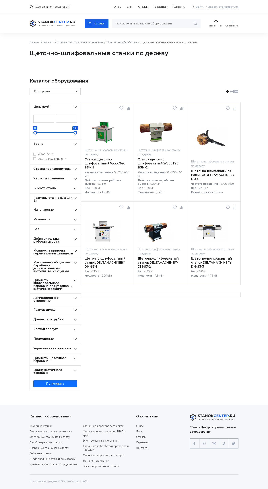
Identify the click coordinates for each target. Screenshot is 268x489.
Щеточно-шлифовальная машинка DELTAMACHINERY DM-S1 (212, 175)
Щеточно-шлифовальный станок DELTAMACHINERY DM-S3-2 (158, 262)
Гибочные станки (41, 453)
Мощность (42, 219)
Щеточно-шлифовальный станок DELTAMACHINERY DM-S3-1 (105, 262)
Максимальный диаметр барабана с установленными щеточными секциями (53, 267)
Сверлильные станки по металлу (51, 431)
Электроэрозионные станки (101, 466)
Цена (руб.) (42, 106)
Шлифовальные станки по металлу (52, 459)
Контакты (179, 6)
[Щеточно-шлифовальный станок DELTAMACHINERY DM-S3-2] (156, 228)
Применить (55, 383)
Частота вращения (48, 178)
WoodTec (45, 154)
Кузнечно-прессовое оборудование (53, 464)
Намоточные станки (96, 460)
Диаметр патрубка (48, 319)
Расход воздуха (46, 329)
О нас (117, 6)
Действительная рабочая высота (47, 240)
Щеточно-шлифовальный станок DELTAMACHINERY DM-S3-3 (211, 262)
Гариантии (160, 6)
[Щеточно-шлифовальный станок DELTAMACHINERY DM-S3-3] (209, 228)
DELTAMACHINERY (52, 158)
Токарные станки (41, 426)
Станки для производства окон (103, 426)
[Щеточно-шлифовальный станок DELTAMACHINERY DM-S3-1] (103, 228)
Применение (43, 338)
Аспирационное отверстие (46, 299)
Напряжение (43, 209)
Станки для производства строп (104, 455)
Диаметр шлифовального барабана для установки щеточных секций (53, 284)
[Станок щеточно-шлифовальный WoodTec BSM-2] (156, 129)
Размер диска (44, 309)
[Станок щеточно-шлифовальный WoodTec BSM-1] (103, 129)
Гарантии (142, 442)
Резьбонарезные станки (46, 442)
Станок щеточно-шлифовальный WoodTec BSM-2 (158, 163)
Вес (36, 229)
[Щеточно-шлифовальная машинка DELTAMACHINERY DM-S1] (209, 135)
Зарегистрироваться (223, 6)
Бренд (38, 143)
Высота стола (44, 188)
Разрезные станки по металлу (49, 448)
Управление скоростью (52, 348)
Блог (130, 6)
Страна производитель (52, 168)
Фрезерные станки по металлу (50, 437)
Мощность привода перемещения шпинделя (53, 252)
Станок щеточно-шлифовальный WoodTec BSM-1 (105, 163)
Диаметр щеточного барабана (49, 359)
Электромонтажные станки (101, 440)
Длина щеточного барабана (47, 371)
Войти (200, 6)
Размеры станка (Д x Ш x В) (52, 199)
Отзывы (143, 6)
